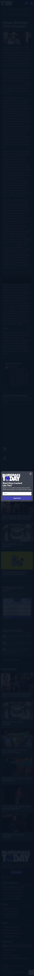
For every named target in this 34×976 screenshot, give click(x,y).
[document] (17, 488)
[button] (31, 474)
